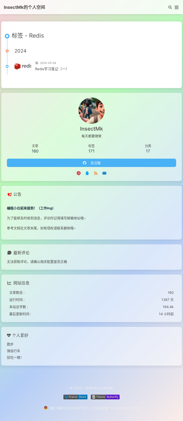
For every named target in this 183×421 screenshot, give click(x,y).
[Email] (104, 173)
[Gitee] (79, 173)
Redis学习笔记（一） (52, 69)
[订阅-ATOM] (96, 173)
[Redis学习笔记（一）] (23, 66)
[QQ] (87, 173)
